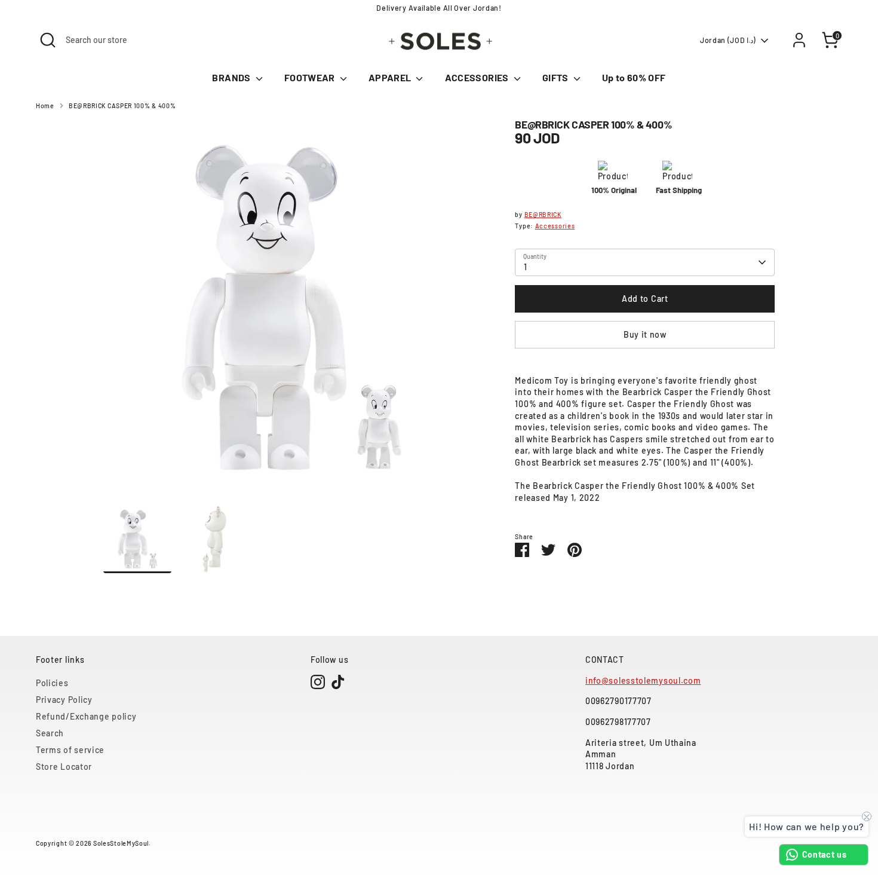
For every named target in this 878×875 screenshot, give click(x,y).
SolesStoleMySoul (121, 843)
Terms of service (70, 750)
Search (50, 733)
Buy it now (645, 334)
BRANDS (232, 77)
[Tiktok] (338, 682)
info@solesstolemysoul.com (643, 680)
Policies (52, 683)
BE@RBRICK (542, 214)
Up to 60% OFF (634, 77)
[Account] (799, 40)
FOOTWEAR (310, 77)
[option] (291, 312)
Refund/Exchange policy (86, 716)
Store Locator (64, 766)
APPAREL (391, 77)
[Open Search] (48, 40)
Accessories (555, 226)
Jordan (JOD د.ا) (728, 40)
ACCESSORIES (478, 77)
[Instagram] (318, 682)
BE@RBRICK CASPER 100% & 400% (122, 105)
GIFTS (556, 77)
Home (45, 105)
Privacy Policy (64, 700)
